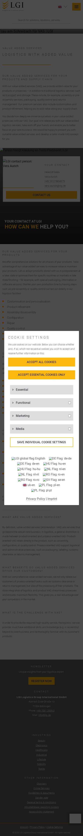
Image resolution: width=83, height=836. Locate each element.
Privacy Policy (35, 499)
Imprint (52, 499)
